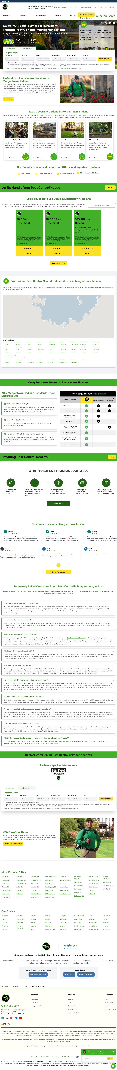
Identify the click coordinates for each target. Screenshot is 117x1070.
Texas (105, 919)
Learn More (9, 158)
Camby (18, 349)
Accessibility (55, 1056)
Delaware (20, 922)
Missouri (62, 926)
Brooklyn (18, 344)
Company (71, 995)
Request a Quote (87, 14)
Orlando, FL (78, 882)
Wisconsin (106, 929)
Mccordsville (63, 347)
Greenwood (52, 344)
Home (6, 986)
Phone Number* (56, 55)
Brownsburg (19, 347)
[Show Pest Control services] (32, 174)
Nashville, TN (64, 890)
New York (77, 922)
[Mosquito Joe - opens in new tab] (46, 946)
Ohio (90, 916)
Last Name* (24, 55)
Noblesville (73, 349)
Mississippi (63, 922)
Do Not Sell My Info (67, 1056)
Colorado (20, 916)
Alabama (5, 916)
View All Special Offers (101, 205)
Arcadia (7, 344)
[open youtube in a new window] (114, 23)
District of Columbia (20, 927)
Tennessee (106, 916)
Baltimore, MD (6, 890)
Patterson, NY (78, 885)
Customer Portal (109, 7)
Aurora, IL (5, 883)
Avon (6, 349)
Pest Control (25, 174)
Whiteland (95, 347)
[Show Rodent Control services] (73, 174)
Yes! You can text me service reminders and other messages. (25, 62)
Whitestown (96, 349)
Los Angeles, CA (50, 887)
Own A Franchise (73, 1013)
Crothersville (63, 360)
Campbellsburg (30, 362)
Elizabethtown (63, 362)
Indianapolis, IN (36, 894)
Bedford (7, 362)
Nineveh (73, 347)
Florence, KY (35, 877)
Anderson (7, 342)
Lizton (61, 342)
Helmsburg (84, 360)
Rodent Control (38, 140)
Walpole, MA (107, 882)
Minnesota (63, 919)
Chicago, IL (20, 877)
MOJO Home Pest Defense (76, 638)
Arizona (4, 922)
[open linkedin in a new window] (110, 23)
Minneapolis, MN (65, 880)
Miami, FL (63, 877)
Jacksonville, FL (36, 897)
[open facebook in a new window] (97, 23)
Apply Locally (98, 7)
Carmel (18, 352)
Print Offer (29, 254)
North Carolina (79, 926)
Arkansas (5, 926)
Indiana (33, 926)
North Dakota (78, 929)
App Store (70, 974)
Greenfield (51, 342)
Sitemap (107, 1006)
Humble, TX (34, 890)
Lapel (50, 349)
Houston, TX (35, 887)
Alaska (4, 919)
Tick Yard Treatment (68, 140)
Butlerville (29, 360)
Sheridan (84, 349)
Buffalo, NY (5, 894)
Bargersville (8, 352)
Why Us (70, 999)
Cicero (28, 342)
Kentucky (48, 919)
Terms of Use (35, 1056)
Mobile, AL (63, 883)
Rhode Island (93, 926)
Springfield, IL (93, 887)
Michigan (63, 916)
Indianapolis (52, 347)
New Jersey (78, 919)
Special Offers (87, 7)
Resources (109, 995)
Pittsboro (84, 344)
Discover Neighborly (37, 974)
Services (34, 995)
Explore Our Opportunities (13, 843)
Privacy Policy (35, 65)
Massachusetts (50, 929)
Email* (38, 55)
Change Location (61, 7)
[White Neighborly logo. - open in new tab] (5, 1)
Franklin (40, 352)
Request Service (58, 503)
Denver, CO (20, 890)
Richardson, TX (79, 896)
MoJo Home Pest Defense (90, 173)
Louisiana (48, 922)
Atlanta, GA (5, 877)
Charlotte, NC (6, 897)
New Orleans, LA (65, 894)
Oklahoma (92, 919)
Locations (58, 15)
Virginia (105, 926)
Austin (6, 360)
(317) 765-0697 (105, 15)
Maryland (48, 926)
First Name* (8, 55)
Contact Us (8, 99)
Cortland (51, 362)
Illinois (33, 922)
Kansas (47, 916)
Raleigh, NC (78, 892)
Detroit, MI (20, 894)
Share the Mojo (74, 7)
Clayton (29, 344)
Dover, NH (20, 897)
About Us (72, 15)
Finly (39, 342)
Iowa (32, 929)
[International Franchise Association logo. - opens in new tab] (4, 1024)
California (5, 929)
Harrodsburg (74, 362)
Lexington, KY (49, 883)
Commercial (23, 15)
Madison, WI (49, 890)
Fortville (40, 347)
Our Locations (109, 1002)
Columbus (40, 362)
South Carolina (93, 929)
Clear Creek (41, 360)
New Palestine (74, 344)
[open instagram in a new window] (106, 23)
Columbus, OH (21, 883)
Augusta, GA (6, 880)
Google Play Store (87, 974)
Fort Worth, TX (36, 880)
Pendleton (84, 342)
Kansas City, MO (50, 877)
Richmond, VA (93, 877)
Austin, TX (5, 887)
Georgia (33, 919)
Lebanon (51, 352)
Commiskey (52, 360)
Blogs (106, 999)
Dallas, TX (20, 887)
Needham (73, 342)
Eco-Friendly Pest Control (14, 140)
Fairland (29, 352)
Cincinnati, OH (21, 880)
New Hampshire (79, 916)
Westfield (95, 344)
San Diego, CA (93, 883)
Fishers (40, 344)
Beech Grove (19, 342)
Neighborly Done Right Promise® (58, 741)
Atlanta (7, 347)
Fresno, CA (34, 883)
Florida (33, 916)
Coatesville (29, 347)
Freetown (73, 360)
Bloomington (19, 360)
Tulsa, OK (92, 894)
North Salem (74, 352)
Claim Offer (29, 248)
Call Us (111, 457)
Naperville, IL (64, 887)
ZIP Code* (85, 55)
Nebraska (63, 929)
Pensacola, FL (78, 889)
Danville (29, 349)
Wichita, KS (106, 889)
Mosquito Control (40, 15)
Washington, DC (108, 885)
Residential (7, 15)
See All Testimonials (58, 572)
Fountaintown (41, 349)
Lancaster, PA (49, 880)
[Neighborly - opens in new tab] (71, 946)
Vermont (106, 922)
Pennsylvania (93, 922)
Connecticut (20, 919)
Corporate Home (110, 1009)
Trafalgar (84, 352)
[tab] (11, 48)
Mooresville (63, 349)
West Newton (96, 342)
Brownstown (19, 362)
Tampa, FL (92, 890)
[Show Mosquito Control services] (54, 174)
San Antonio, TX (94, 880)
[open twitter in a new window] (102, 23)
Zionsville (95, 352)
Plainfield (84, 347)
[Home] (2, 986)
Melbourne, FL (50, 894)
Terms (28, 65)
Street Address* (71, 55)
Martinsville (63, 344)
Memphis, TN (49, 897)
